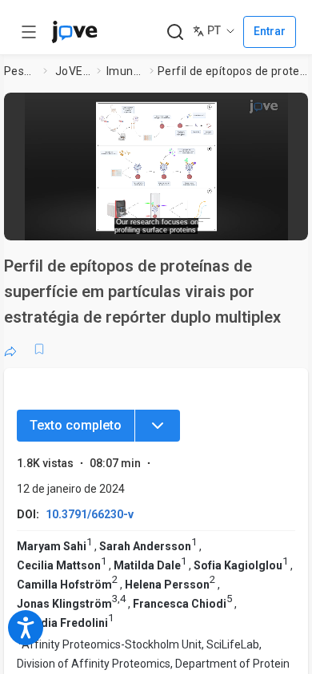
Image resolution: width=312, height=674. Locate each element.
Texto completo (76, 425)
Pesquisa (20, 71)
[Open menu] (29, 32)
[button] (293, 108)
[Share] (10, 349)
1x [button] (251, 222)
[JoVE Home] (74, 32)
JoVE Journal (72, 71)
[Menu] (157, 426)
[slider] (96, 223)
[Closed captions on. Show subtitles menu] (280, 223)
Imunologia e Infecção (124, 71)
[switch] (181, 223)
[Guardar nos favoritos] (39, 349)
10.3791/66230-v (90, 514)
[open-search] (174, 32)
